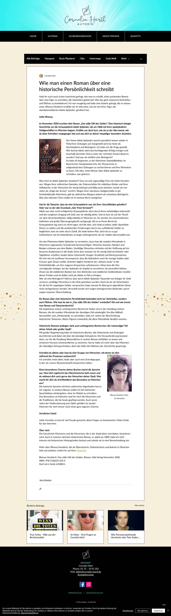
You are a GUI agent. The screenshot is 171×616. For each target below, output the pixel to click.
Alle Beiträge (33, 59)
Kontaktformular (86, 575)
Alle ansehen (139, 505)
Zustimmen (158, 610)
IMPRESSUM (75, 593)
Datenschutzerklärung (29, 613)
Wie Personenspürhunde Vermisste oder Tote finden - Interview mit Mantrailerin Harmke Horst (125, 536)
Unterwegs (95, 59)
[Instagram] (88, 584)
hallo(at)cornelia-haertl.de (88, 572)
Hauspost (49, 59)
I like (82, 59)
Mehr (124, 59)
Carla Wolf (111, 59)
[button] (141, 59)
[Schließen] (167, 610)
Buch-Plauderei (67, 59)
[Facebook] (82, 584)
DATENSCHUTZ (94, 593)
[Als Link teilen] (40, 489)
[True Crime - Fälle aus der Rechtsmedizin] (45, 520)
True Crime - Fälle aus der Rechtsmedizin (43, 536)
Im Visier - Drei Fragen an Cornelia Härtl (83, 536)
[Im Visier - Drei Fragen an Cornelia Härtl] (85, 520)
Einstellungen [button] (128, 610)
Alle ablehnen (142, 610)
